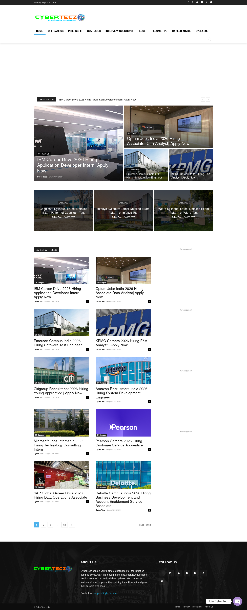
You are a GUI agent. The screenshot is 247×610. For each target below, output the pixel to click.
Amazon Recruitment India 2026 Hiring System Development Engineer (121, 392)
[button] (209, 39)
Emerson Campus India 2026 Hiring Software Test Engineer (58, 342)
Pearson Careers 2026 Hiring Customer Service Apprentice (119, 442)
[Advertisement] (149, 16)
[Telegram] (202, 2)
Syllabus (63, 203)
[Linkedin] (178, 573)
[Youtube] (211, 2)
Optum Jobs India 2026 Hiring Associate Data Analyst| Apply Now (120, 292)
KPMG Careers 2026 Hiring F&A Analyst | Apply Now (121, 342)
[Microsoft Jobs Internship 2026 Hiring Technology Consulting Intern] (61, 423)
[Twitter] (207, 2)
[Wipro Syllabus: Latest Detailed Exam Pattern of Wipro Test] (183, 210)
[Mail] (197, 2)
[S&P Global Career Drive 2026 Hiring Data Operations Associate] (61, 475)
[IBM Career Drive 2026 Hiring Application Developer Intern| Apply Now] (78, 143)
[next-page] (72, 524)
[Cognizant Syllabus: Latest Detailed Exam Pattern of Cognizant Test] (63, 210)
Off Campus (43, 154)
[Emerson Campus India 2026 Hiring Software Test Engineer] (146, 165)
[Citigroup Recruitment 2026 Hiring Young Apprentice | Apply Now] (61, 370)
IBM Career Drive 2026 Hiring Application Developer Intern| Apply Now (97, 99)
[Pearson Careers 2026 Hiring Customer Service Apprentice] (123, 423)
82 (64, 524)
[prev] (203, 99)
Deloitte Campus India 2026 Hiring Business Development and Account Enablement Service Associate (123, 499)
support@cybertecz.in (105, 593)
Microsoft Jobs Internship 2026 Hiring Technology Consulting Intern (59, 445)
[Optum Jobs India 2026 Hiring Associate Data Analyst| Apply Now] (168, 127)
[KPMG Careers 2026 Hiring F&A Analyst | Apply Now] (191, 165)
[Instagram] (193, 2)
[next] (208, 99)
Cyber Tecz (39, 301)
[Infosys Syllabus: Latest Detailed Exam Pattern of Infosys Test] (123, 210)
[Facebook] (188, 2)
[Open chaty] (237, 601)
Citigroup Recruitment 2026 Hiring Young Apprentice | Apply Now (61, 390)
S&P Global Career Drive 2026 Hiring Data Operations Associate (60, 495)
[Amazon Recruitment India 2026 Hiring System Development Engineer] (123, 370)
